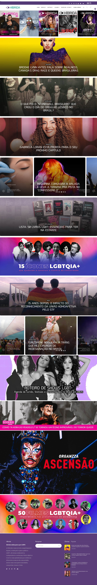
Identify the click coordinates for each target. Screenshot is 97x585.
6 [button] (65, 191)
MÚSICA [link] (9, 344)
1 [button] (56, 191)
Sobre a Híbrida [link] (77, 7)
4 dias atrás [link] (73, 567)
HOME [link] (38, 7)
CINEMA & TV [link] (48, 144)
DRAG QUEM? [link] (48, 64)
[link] (95, 9)
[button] (2, 23)
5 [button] (63, 191)
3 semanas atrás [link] (74, 574)
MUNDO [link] (28, 181)
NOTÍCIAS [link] (50, 7)
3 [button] (59, 191)
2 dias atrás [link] (73, 548)
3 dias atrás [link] (73, 557)
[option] (48, 57)
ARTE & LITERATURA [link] (48, 224)
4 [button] (61, 191)
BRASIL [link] (9, 184)
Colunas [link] (56, 7)
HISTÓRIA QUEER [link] (48, 101)
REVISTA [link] (43, 7)
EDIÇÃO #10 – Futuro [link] (66, 7)
